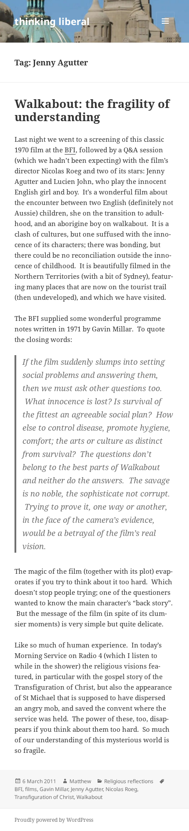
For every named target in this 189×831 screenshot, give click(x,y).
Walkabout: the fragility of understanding (92, 110)
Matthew (80, 781)
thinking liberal (52, 21)
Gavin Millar (54, 789)
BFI (70, 149)
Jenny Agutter (87, 789)
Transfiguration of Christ (44, 797)
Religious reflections (128, 781)
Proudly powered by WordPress (54, 820)
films (31, 789)
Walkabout (89, 797)
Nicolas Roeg (121, 789)
